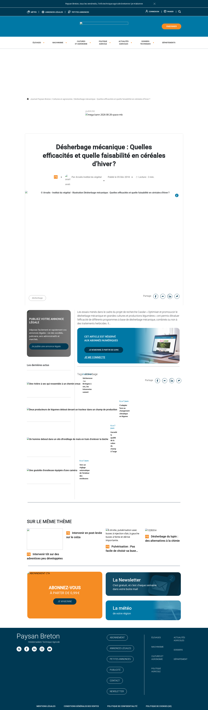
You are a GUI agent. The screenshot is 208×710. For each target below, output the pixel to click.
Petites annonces (120, 659)
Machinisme (57, 43)
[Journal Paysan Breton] (104, 26)
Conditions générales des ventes (81, 706)
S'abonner (171, 26)
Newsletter (117, 691)
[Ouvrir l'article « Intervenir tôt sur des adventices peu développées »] (45, 539)
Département (180, 659)
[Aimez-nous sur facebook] (26, 649)
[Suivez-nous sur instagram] (41, 649)
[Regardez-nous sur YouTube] (49, 649)
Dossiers (145, 42)
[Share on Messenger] (162, 296)
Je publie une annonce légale (46, 346)
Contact (115, 680)
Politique (103, 42)
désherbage (37, 298)
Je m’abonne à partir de (104, 350)
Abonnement (117, 637)
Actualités (123, 42)
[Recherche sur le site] (179, 11)
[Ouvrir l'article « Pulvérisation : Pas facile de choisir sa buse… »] (124, 535)
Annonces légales (120, 648)
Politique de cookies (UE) (159, 706)
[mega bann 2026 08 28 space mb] (104, 114)
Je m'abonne (137, 4)
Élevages (37, 43)
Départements (168, 43)
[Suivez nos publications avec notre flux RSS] (19, 649)
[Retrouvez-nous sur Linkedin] (34, 649)
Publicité (115, 669)
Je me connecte (94, 357)
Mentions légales (46, 706)
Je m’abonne (65, 601)
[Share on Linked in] (169, 296)
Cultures (81, 42)
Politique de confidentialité (122, 706)
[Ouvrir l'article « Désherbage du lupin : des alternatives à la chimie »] (151, 530)
